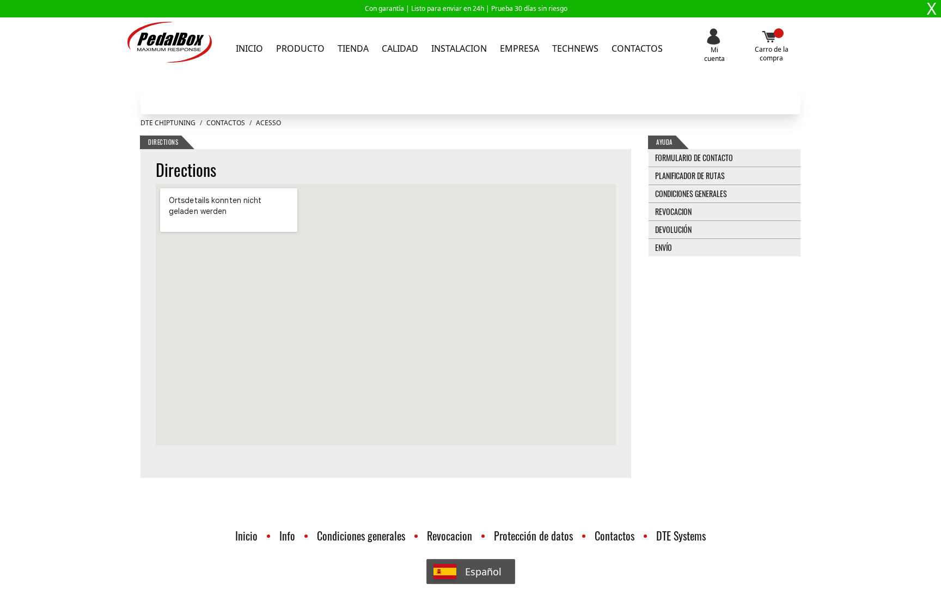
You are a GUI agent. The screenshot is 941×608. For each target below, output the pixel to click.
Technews (575, 48)
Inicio (249, 48)
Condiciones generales (691, 193)
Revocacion (673, 211)
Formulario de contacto (694, 157)
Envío (663, 247)
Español (483, 571)
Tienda (353, 48)
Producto (300, 48)
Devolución (673, 229)
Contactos (637, 48)
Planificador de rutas (690, 175)
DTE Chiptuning (167, 123)
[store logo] (169, 42)
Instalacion (459, 48)
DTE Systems (681, 535)
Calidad (400, 48)
